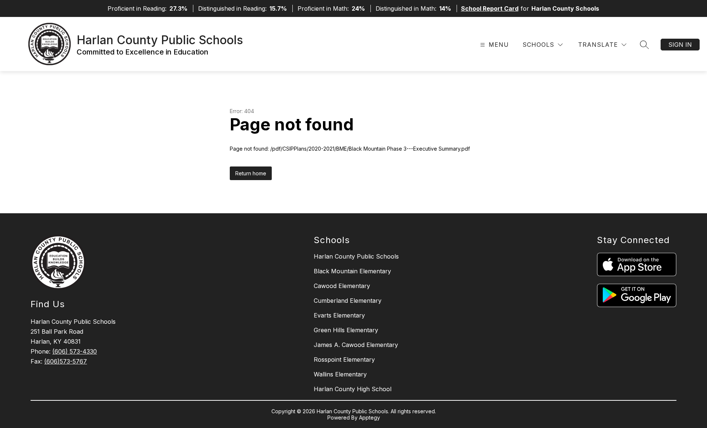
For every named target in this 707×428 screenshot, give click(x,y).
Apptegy (369, 417)
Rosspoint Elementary (344, 359)
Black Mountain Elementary (352, 271)
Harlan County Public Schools (356, 256)
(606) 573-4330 (74, 351)
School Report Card (489, 8)
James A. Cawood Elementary (356, 344)
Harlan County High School (352, 389)
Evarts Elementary (339, 315)
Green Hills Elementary (346, 330)
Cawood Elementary (342, 286)
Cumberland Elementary (347, 300)
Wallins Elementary (340, 374)
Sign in (680, 44)
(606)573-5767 (65, 361)
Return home (250, 173)
